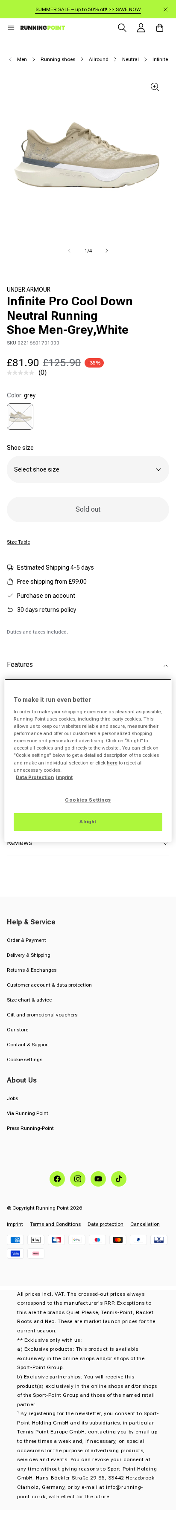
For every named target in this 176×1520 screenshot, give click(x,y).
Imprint (64, 777)
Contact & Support (28, 1045)
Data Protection (35, 777)
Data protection (105, 1224)
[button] (11, 27)
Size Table (18, 542)
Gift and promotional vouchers (42, 1015)
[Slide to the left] (69, 250)
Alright (88, 822)
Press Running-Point (30, 1128)
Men (22, 59)
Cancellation (145, 1224)
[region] (87, 759)
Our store (17, 1030)
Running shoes (58, 59)
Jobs (12, 1098)
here (112, 763)
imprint (15, 1224)
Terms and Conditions (55, 1224)
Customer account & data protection (49, 985)
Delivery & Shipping (28, 955)
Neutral (130, 59)
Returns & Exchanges (31, 970)
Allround (99, 59)
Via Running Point (27, 1113)
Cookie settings (24, 1060)
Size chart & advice (29, 1000)
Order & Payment (26, 940)
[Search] (122, 27)
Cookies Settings (88, 800)
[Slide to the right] (106, 250)
